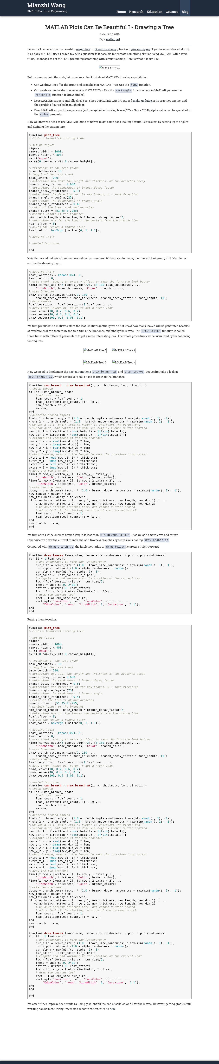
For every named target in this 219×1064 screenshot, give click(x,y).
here (113, 1009)
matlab (110, 39)
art (118, 39)
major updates (142, 100)
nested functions (80, 371)
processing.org (141, 49)
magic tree (83, 49)
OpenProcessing (105, 49)
